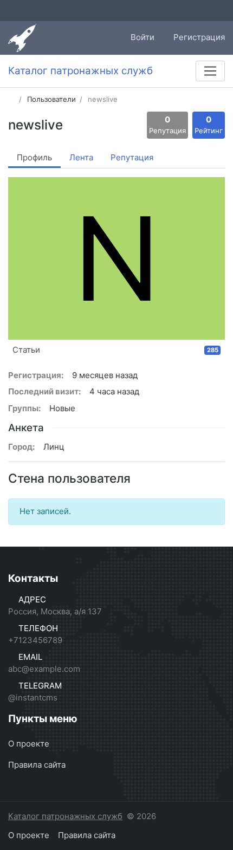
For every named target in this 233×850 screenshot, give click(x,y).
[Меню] (210, 71)
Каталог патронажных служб (65, 816)
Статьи (115, 350)
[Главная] (11, 99)
